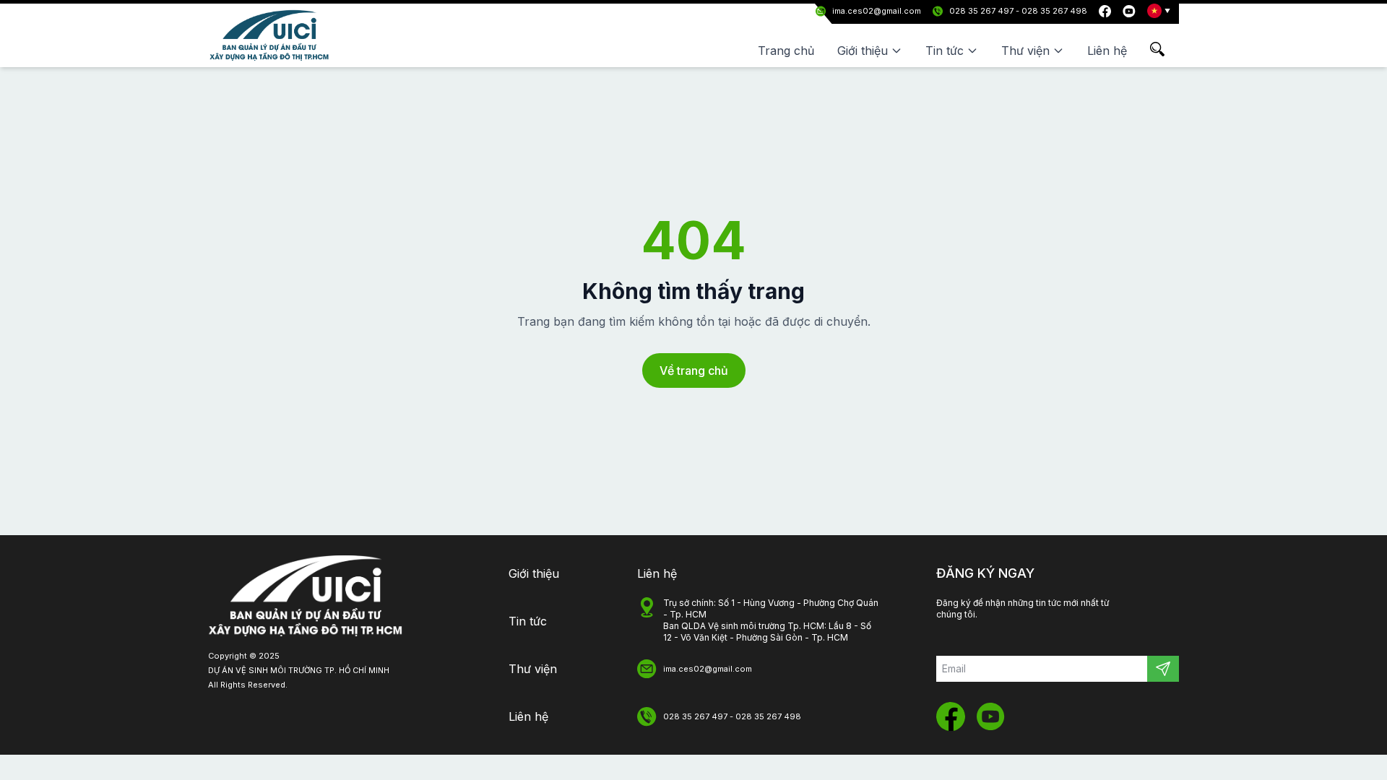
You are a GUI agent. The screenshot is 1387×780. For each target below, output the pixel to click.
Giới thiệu (534, 573)
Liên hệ (1107, 50)
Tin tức (528, 621)
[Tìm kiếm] (1164, 49)
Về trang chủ (694, 370)
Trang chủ (786, 50)
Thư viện (533, 669)
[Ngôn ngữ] (1158, 11)
